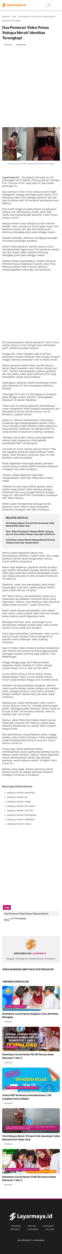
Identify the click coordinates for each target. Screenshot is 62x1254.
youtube (49, 1229)
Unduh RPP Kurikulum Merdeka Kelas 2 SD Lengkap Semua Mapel (26, 1097)
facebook (16, 1226)
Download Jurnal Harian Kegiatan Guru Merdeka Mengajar (30, 1015)
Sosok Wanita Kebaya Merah (33, 449)
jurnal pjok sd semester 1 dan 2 (22, 1169)
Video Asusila (27, 676)
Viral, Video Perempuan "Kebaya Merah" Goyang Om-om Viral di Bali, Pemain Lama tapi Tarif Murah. (31, 533)
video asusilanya (21, 226)
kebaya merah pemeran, (21, 792)
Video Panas (52, 342)
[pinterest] (22, 929)
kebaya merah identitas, (21, 819)
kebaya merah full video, (21, 806)
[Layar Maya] (14, 6)
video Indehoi (19, 737)
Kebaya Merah (40, 180)
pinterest (15, 1229)
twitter (32, 1226)
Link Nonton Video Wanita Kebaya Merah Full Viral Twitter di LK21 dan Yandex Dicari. (30, 541)
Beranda (6, 16)
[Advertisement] (31, 87)
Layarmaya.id (10, 177)
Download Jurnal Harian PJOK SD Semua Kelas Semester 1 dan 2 (29, 1178)
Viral (14, 16)
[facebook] (4, 929)
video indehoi (20, 506)
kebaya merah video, (19, 823)
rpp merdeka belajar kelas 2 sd (22, 1088)
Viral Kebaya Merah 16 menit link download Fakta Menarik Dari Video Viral (30, 1128)
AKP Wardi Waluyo (13, 596)
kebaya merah (45, 246)
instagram (32, 1229)
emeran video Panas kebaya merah (29, 191)
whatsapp (48, 1226)
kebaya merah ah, (17, 797)
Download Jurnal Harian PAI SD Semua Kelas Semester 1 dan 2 (28, 1056)
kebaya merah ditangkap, (22, 815)
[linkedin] (27, 929)
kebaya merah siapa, (19, 801)
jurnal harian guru (16, 1006)
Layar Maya (38, 1240)
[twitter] (10, 929)
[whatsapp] (16, 929)
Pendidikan (11, 1047)
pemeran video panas (31, 691)
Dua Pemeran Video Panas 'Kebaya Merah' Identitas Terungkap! (31, 164)
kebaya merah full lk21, (20, 810)
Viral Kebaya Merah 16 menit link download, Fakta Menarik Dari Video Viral (30, 524)
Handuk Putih (16, 183)
